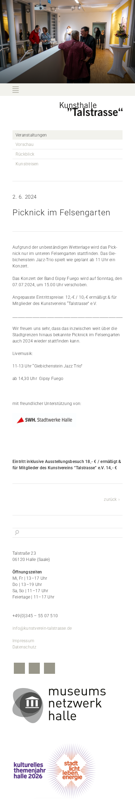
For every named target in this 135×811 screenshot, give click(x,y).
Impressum (23, 640)
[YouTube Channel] (49, 669)
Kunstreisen (27, 164)
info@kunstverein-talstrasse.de (42, 628)
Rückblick (25, 154)
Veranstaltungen (31, 135)
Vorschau (25, 144)
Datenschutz (24, 647)
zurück (110, 499)
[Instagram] (34, 669)
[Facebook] (19, 669)
